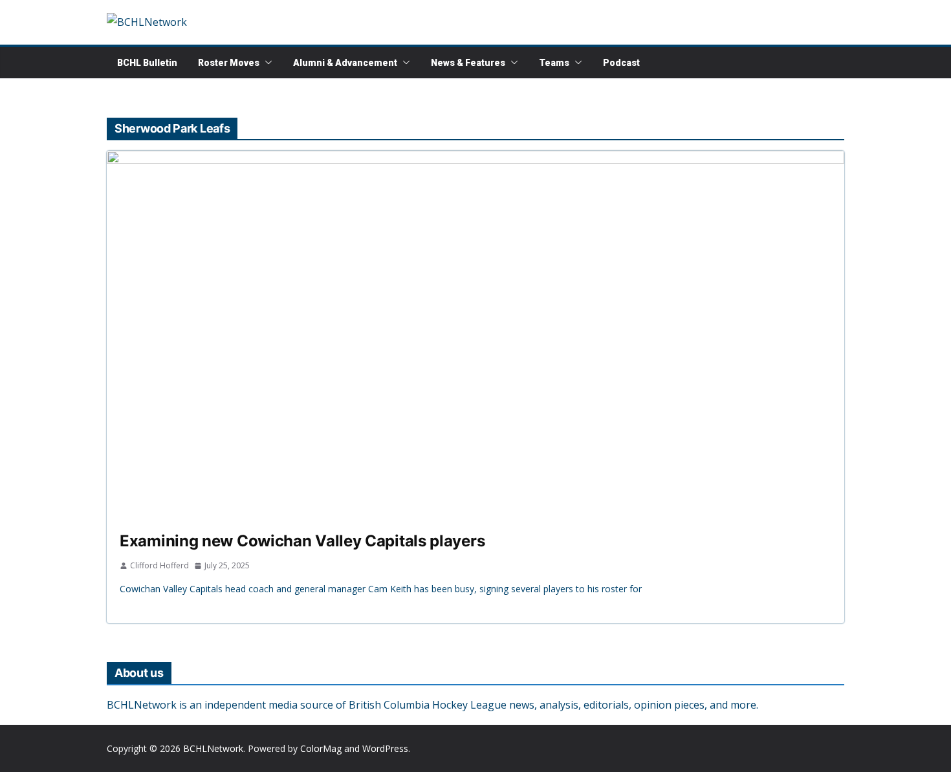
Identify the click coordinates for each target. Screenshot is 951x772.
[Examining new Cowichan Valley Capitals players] (475, 335)
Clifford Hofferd (159, 565)
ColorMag (321, 748)
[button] (265, 63)
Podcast (621, 63)
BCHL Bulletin (147, 63)
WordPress (385, 748)
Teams (554, 63)
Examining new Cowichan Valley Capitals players (302, 540)
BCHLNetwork (213, 748)
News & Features (468, 63)
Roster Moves (228, 63)
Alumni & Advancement (345, 63)
